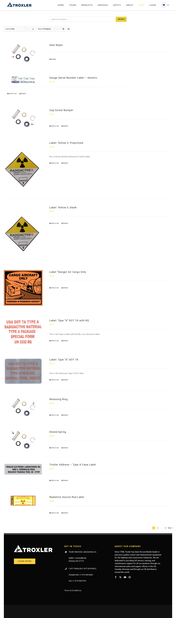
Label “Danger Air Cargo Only (67, 271)
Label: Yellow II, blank (63, 207)
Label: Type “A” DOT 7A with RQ (69, 320)
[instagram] (130, 577)
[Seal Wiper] (23, 53)
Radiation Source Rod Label (66, 497)
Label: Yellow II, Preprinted (66, 142)
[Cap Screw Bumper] (23, 118)
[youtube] (125, 577)
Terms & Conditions (72, 590)
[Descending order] (32, 29)
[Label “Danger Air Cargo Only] (23, 288)
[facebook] (116, 577)
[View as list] (68, 29)
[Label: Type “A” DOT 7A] (23, 371)
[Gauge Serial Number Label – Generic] (23, 80)
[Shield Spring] (23, 440)
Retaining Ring (58, 399)
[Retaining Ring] (23, 407)
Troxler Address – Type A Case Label (72, 464)
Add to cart (13, 93)
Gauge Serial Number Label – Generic (73, 77)
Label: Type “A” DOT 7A (63, 359)
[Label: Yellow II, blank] (23, 231)
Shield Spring (57, 431)
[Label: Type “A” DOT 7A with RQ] (23, 332)
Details (53, 59)
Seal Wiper (56, 45)
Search (121, 19)
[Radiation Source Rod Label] (23, 500)
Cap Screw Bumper (61, 110)
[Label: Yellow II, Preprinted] (23, 167)
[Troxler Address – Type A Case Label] (23, 469)
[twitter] (120, 577)
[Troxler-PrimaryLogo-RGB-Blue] (19, 3)
